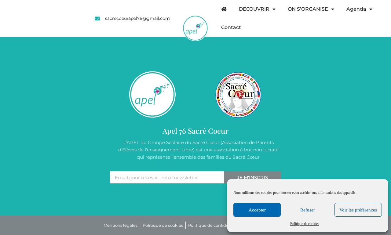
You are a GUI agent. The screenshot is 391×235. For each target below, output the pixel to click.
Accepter (257, 210)
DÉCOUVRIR (254, 9)
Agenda (356, 9)
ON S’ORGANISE (308, 9)
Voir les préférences (358, 210)
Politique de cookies (304, 224)
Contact (231, 27)
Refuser (307, 210)
